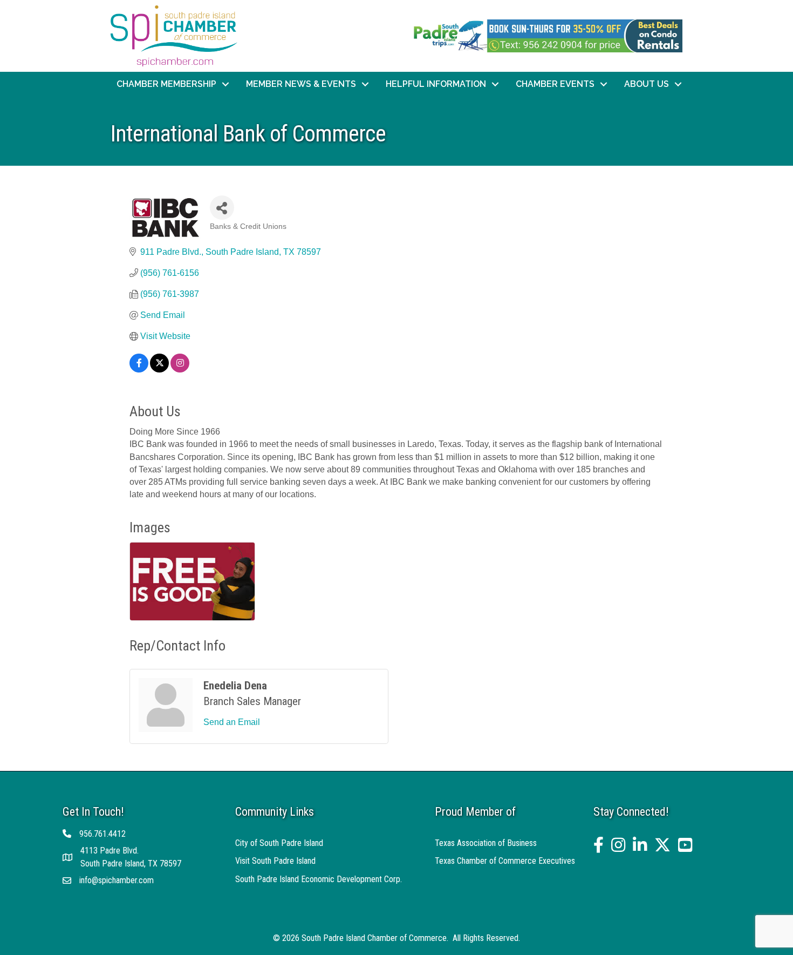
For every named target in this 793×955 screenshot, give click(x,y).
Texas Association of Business (486, 843)
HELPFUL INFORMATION (436, 84)
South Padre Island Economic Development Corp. (318, 879)
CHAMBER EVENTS (555, 84)
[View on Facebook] (138, 369)
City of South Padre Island (279, 843)
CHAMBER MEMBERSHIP (166, 84)
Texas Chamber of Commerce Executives (505, 861)
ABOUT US (646, 84)
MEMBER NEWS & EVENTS (301, 84)
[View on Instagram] (179, 369)
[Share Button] (222, 207)
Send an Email (231, 722)
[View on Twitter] (159, 369)
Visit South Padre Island (275, 861)
